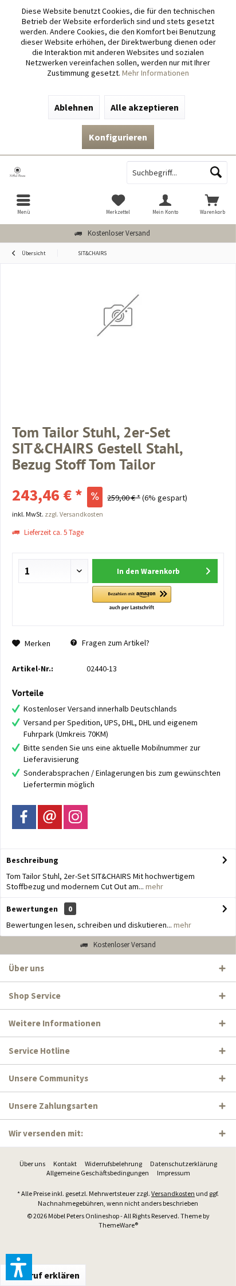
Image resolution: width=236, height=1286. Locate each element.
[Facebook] (24, 817)
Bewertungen (32, 909)
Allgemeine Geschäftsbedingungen (97, 1172)
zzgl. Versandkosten (74, 514)
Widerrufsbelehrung (113, 1163)
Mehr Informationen (155, 73)
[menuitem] (23, 204)
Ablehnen (73, 107)
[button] (131, 599)
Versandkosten (173, 1193)
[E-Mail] (50, 817)
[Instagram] (76, 817)
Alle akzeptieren (145, 107)
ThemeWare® (118, 1225)
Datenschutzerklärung (183, 1163)
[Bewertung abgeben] (118, 479)
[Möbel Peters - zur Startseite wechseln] (59, 172)
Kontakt (65, 1163)
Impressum (173, 1172)
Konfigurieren (118, 137)
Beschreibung (32, 860)
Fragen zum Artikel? (115, 643)
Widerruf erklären (43, 1275)
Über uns (32, 1163)
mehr (153, 886)
